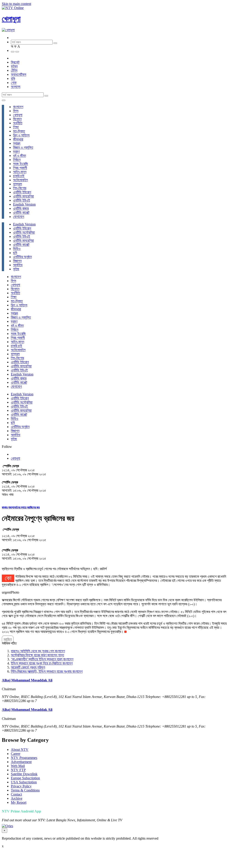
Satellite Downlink (24, 774)
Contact (16, 794)
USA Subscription (24, 782)
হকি (13, 78)
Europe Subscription (25, 778)
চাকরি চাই (18, 176)
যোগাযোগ (18, 216)
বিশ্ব (15, 111)
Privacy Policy (21, 786)
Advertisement (21, 762)
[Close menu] (3, 100)
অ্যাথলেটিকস (18, 74)
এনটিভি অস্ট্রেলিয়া (24, 232)
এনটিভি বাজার (21, 208)
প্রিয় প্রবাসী (20, 168)
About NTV (19, 749)
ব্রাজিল (8, 639)
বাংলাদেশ (18, 107)
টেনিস (14, 70)
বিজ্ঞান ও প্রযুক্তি (23, 147)
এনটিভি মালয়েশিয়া (23, 196)
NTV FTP (18, 770)
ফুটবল (14, 66)
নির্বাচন (17, 160)
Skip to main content (16, 4)
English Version (24, 204)
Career (15, 754)
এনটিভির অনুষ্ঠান (22, 257)
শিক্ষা (16, 127)
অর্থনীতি (17, 123)
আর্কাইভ (18, 265)
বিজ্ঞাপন (17, 261)
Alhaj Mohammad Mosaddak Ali (27, 680)
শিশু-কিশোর (19, 188)
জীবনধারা (18, 139)
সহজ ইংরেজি (20, 164)
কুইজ (16, 269)
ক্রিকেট (15, 62)
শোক (13, 83)
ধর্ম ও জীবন (19, 155)
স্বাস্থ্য (16, 143)
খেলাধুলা (11, 19)
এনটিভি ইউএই (21, 200)
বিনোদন (17, 119)
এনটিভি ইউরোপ (22, 192)
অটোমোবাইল (20, 180)
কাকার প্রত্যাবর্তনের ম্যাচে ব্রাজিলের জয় (21, 507)
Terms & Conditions (25, 790)
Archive (16, 798)
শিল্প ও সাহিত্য (21, 135)
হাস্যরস (17, 184)
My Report (18, 802)
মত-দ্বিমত (19, 131)
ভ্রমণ (16, 151)
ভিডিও (17, 249)
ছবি (15, 253)
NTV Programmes (24, 758)
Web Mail (18, 766)
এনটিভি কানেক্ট (21, 212)
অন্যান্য (15, 87)
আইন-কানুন (19, 172)
